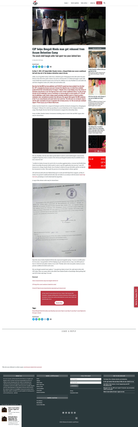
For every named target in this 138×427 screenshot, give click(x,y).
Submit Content (39, 382)
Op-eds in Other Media (41, 404)
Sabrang (71, 390)
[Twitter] (66, 413)
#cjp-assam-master (57, 311)
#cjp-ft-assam (77, 311)
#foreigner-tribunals (36, 313)
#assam (34, 311)
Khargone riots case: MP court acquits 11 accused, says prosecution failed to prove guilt (118, 388)
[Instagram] (72, 413)
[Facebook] (63, 413)
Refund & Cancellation (41, 392)
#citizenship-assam (46, 311)
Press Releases (39, 400)
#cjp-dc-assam (64, 311)
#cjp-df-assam (71, 311)
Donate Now (59, 303)
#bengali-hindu (39, 311)
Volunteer (38, 380)
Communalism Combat (74, 392)
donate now (44, 102)
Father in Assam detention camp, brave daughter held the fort (45, 280)
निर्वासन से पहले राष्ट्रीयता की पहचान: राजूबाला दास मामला (113, 391)
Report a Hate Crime (40, 384)
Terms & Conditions (40, 388)
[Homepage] (75, 413)
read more (16, 392)
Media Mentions (39, 402)
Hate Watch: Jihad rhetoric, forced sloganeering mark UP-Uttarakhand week (116, 384)
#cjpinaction (83, 311)
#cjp (52, 311)
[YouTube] (69, 413)
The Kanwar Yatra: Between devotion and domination (115, 379)
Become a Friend (40, 386)
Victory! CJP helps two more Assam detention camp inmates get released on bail (49, 288)
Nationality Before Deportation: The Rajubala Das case (12, 418)
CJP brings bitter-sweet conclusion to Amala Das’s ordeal (44, 284)
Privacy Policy (39, 390)
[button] (56, 148)
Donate (38, 378)
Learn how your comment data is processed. (33, 367)
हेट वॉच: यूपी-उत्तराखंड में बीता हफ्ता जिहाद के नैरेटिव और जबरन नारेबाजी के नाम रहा (118, 381)
